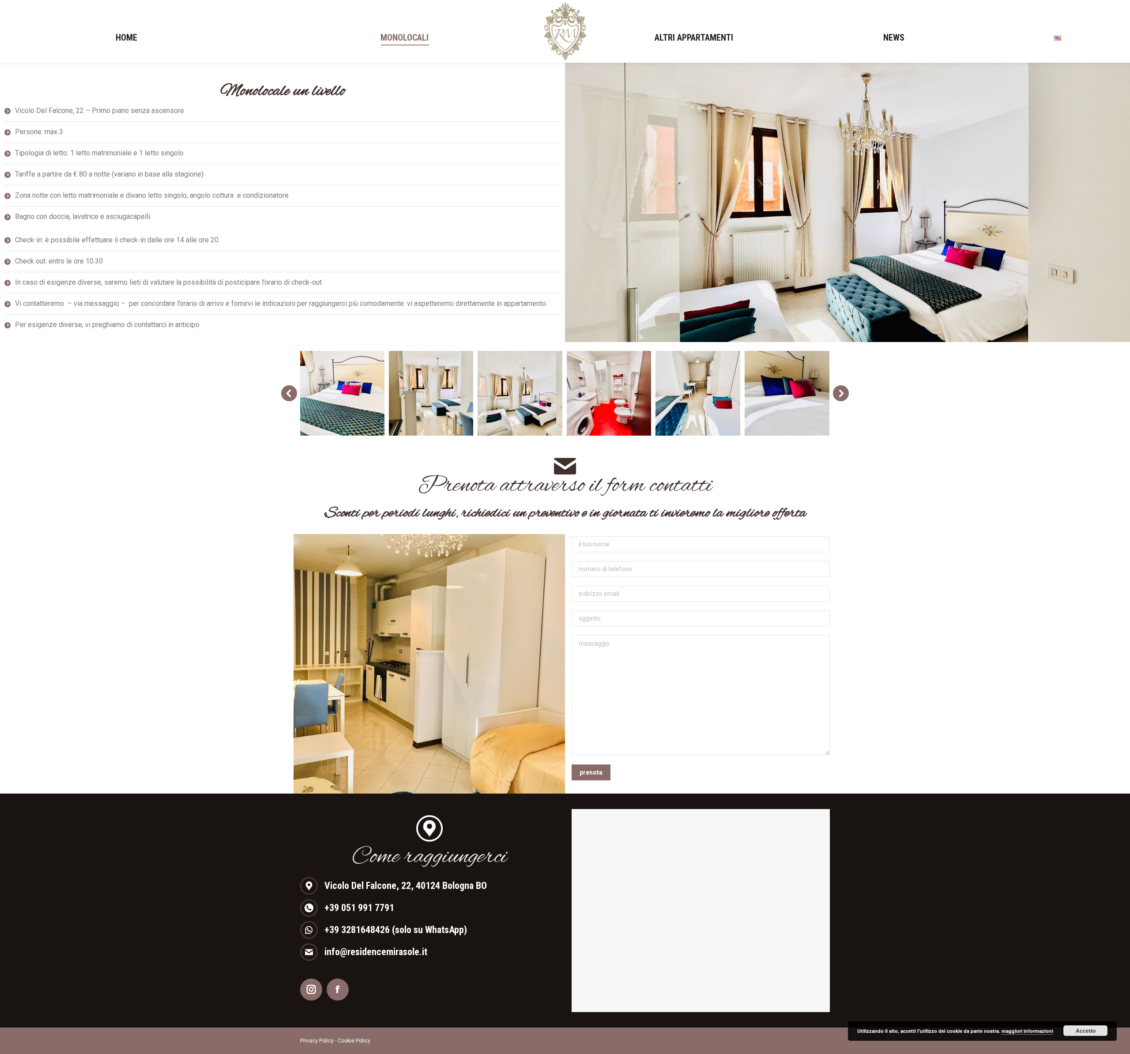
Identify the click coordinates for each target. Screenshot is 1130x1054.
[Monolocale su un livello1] (342, 393)
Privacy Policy (317, 1041)
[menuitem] (126, 37)
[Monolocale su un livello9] (609, 393)
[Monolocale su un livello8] (697, 393)
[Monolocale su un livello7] (787, 393)
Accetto (1086, 1031)
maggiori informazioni (1027, 1031)
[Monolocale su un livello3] (520, 393)
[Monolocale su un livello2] (431, 393)
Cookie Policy (354, 1041)
